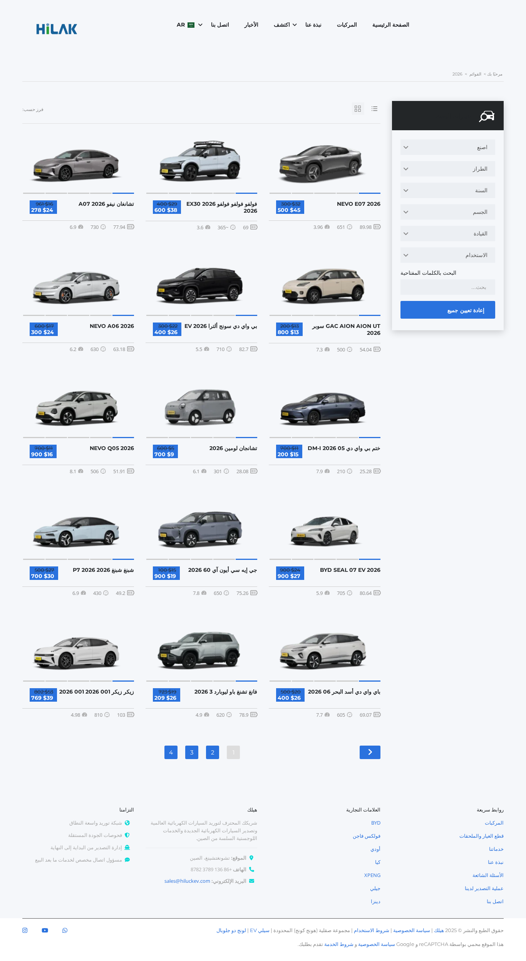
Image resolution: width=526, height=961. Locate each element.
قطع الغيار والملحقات (481, 835)
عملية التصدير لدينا (484, 888)
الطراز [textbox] (480, 168)
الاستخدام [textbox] (476, 255)
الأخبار (251, 24)
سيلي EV (260, 930)
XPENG (372, 875)
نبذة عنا (313, 24)
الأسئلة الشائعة (488, 875)
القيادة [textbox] (480, 233)
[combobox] (447, 147)
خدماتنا (496, 848)
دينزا (375, 901)
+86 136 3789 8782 (211, 869)
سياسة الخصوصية (411, 930)
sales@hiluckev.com (187, 880)
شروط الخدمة (338, 944)
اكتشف (282, 24)
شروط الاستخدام (371, 930)
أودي (375, 848)
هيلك (439, 930)
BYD (375, 822)
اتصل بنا (220, 24)
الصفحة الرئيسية (390, 24)
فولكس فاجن (366, 835)
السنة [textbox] (481, 190)
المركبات (347, 24)
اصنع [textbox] (482, 147)
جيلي (375, 888)
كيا (377, 862)
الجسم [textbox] (480, 211)
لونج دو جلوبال (231, 930)
